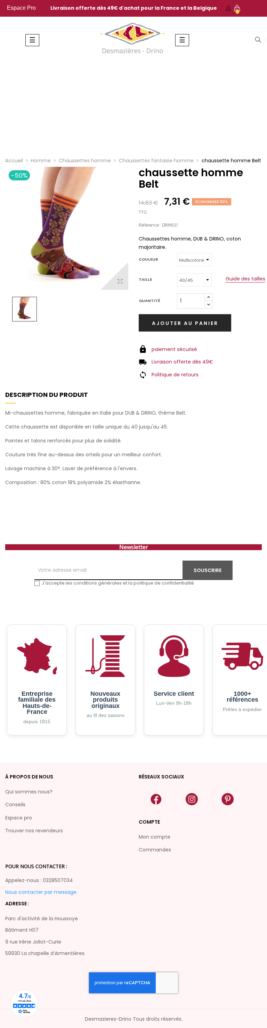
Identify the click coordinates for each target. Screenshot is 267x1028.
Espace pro (18, 817)
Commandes (155, 849)
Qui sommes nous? (28, 791)
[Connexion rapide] (228, 8)
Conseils (15, 804)
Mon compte (154, 836)
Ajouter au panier (185, 323)
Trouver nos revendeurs (34, 830)
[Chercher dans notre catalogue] (258, 40)
